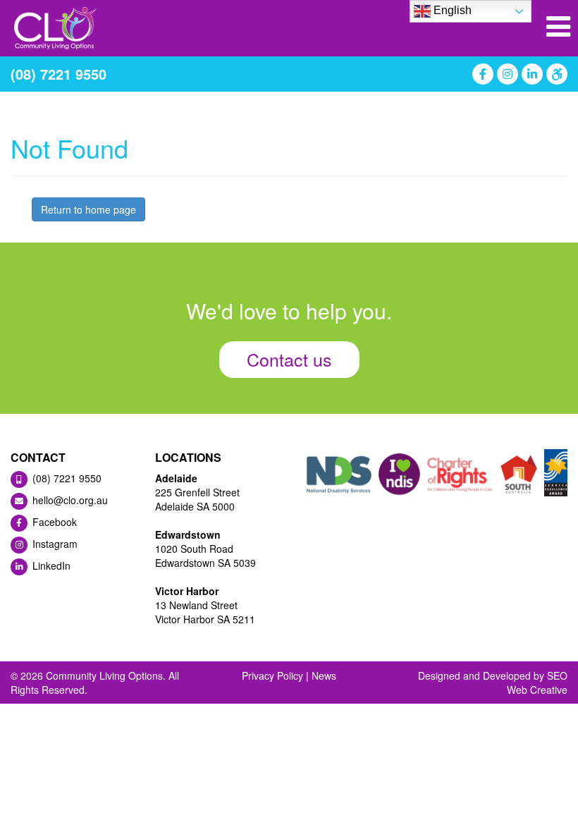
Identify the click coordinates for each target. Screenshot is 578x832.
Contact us (289, 359)
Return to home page (88, 209)
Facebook (53, 522)
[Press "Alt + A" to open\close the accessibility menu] (555, 74)
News (324, 675)
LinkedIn (50, 565)
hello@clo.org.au (69, 500)
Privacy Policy (272, 675)
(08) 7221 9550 (58, 73)
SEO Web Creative (537, 682)
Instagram (54, 544)
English (451, 10)
